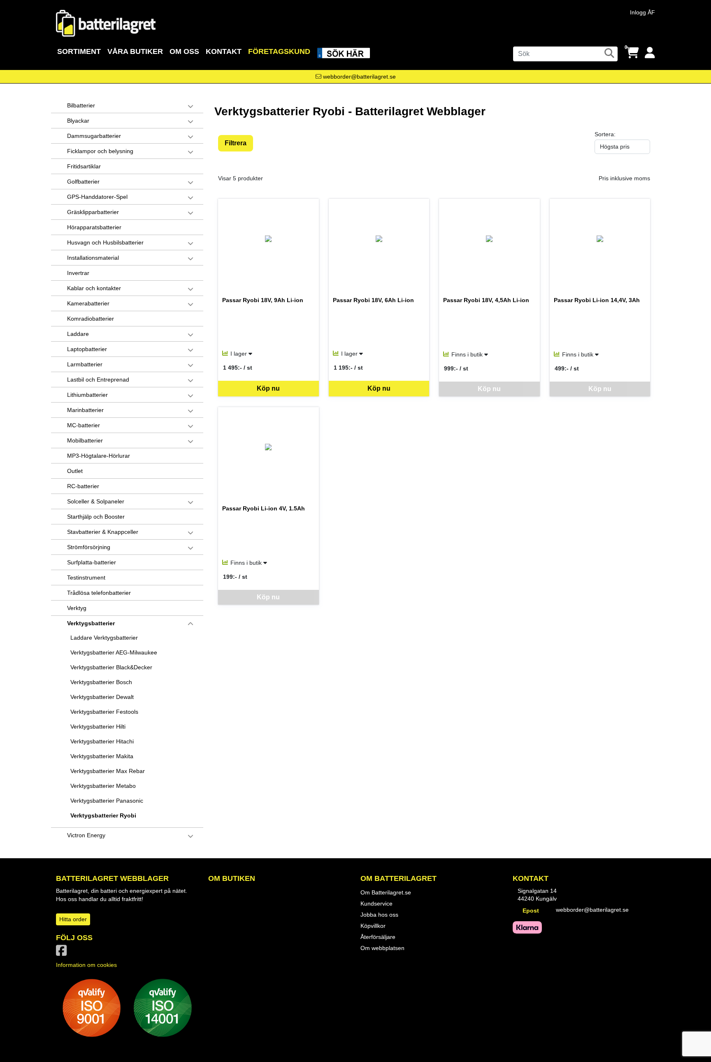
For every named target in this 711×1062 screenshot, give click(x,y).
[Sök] (609, 53)
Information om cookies (86, 965)
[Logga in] (650, 53)
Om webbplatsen (382, 948)
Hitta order (73, 919)
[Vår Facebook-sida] (63, 953)
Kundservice (376, 903)
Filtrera (235, 143)
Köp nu (268, 388)
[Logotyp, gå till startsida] (106, 22)
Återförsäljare (377, 937)
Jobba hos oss (379, 914)
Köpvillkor (373, 925)
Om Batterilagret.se (385, 892)
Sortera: (605, 134)
